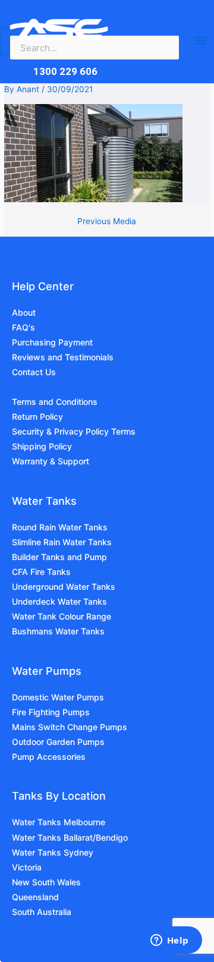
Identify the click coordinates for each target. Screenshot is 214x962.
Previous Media (106, 222)
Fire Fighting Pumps (51, 712)
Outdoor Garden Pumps (58, 742)
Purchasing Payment (52, 342)
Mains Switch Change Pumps (69, 727)
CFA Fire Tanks (41, 572)
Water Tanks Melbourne (58, 822)
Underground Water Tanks (63, 586)
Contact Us (34, 372)
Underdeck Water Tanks (59, 601)
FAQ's (23, 327)
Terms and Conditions (54, 402)
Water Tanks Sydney (52, 852)
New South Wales (46, 882)
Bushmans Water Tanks (58, 631)
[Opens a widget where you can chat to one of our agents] (169, 941)
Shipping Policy (42, 446)
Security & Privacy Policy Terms (74, 431)
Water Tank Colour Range (61, 616)
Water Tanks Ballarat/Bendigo (70, 837)
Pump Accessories (49, 757)
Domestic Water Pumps (58, 697)
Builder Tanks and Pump (59, 557)
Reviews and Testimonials (63, 357)
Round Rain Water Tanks (60, 527)
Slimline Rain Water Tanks (62, 542)
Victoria (27, 867)
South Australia (41, 912)
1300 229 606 (65, 71)
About (24, 312)
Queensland (35, 897)
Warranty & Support (50, 461)
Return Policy (37, 416)
